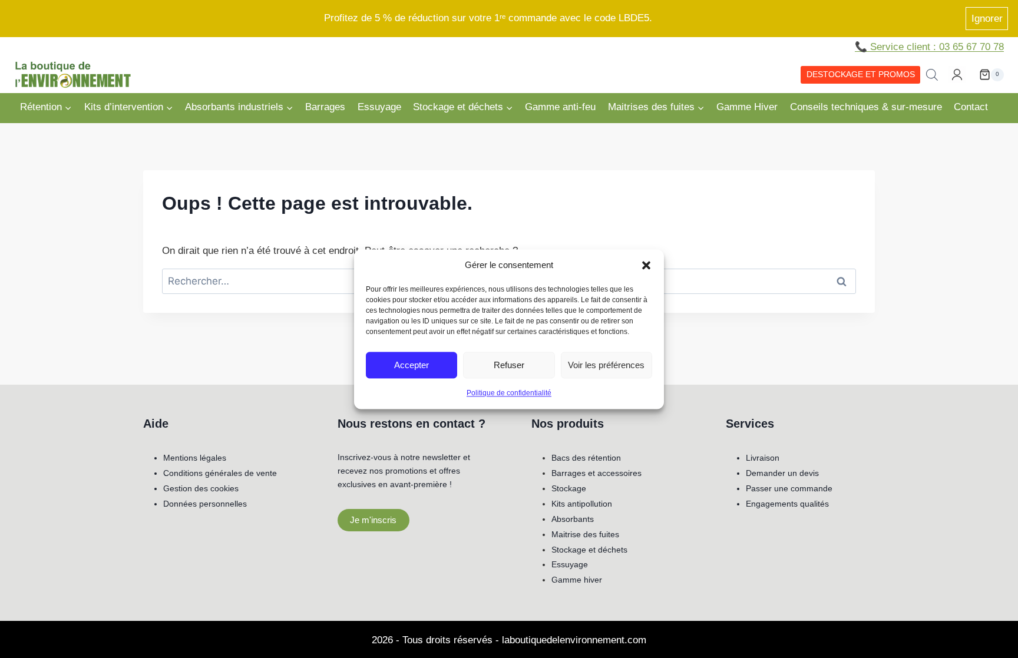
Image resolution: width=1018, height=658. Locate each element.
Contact (971, 107)
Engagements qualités (787, 503)
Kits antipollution (581, 503)
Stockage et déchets (589, 549)
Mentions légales (194, 457)
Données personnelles (205, 503)
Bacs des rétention (586, 457)
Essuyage (379, 107)
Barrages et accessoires (596, 473)
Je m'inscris (373, 520)
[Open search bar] (932, 75)
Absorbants (572, 519)
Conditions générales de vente (220, 473)
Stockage (568, 488)
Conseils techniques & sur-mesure (866, 107)
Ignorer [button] (987, 18)
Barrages (325, 107)
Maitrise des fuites (585, 534)
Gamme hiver (576, 579)
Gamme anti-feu (560, 107)
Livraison (762, 457)
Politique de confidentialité (509, 393)
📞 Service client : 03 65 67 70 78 (929, 46)
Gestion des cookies (201, 488)
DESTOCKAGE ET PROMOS (861, 74)
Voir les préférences (606, 364)
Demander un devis (782, 473)
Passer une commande (789, 488)
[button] (646, 265)
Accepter (411, 364)
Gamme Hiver (747, 107)
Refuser (509, 364)
